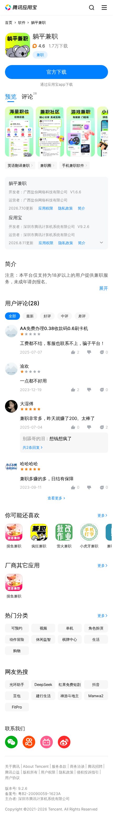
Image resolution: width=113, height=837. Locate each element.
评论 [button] (27, 96)
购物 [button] (16, 650)
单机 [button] (69, 628)
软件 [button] (21, 22)
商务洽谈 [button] (77, 766)
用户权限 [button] (48, 772)
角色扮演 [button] (96, 628)
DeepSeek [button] (43, 684)
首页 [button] (8, 22)
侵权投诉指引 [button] (88, 772)
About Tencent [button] (36, 766)
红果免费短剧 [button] (70, 684)
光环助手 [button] (16, 684)
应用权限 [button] (45, 208)
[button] (21, 7)
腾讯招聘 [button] (95, 766)
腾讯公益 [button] (12, 772)
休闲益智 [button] (43, 639)
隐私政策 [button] (65, 208)
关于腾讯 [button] (12, 766)
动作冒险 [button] (16, 639)
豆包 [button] (16, 696)
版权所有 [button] (30, 772)
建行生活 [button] (43, 696)
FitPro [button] (17, 707)
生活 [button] (96, 639)
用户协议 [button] (12, 777)
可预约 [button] (16, 628)
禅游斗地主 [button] (69, 696)
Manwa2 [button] (96, 696)
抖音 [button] (96, 684)
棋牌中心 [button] (69, 639)
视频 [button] (43, 628)
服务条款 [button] (59, 766)
